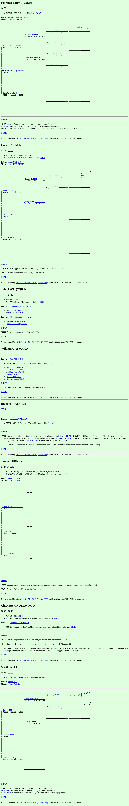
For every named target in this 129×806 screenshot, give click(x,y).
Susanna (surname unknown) (21, 306)
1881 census (6, 126)
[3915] (35, 155)
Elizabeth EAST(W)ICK (17, 310)
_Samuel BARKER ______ (34, 34)
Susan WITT (9, 735)
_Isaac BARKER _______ (79, 27)
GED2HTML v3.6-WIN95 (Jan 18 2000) (32, 138)
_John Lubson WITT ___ (34, 699)
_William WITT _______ (57, 695)
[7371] (66, 474)
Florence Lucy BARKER (14, 70)
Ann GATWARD (14, 377)
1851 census (6, 793)
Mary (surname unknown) (20, 317)
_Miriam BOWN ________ (34, 721)
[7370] (56, 472)
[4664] (41, 302)
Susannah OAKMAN (18, 419)
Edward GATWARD (15, 379)
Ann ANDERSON (17, 359)
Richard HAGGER (68, 436)
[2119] (56, 618)
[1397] (42, 677)
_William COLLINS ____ (57, 53)
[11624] (51, 423)
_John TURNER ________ (12, 507)
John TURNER (14, 478)
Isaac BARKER (14, 162)
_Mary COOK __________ (57, 42)
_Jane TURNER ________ (79, 31)
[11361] (51, 363)
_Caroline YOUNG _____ (12, 93)
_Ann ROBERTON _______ (79, 695)
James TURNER (10, 531)
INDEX (4, 120)
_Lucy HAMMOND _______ (12, 237)
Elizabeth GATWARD (16, 367)
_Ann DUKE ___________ (79, 706)
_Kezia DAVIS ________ (12, 554)
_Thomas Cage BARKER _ (12, 46)
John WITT (12, 682)
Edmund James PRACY (19, 623)
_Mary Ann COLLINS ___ (34, 57)
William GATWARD (15, 372)
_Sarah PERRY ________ (12, 757)
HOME (4, 133)
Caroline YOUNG (16, 20)
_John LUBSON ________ (79, 702)
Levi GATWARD (14, 374)
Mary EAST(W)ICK (15, 313)
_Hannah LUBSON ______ (57, 706)
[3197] (38, 13)
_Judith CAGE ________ (57, 65)
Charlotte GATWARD (16, 370)
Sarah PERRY (14, 684)
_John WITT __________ (79, 691)
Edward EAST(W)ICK (16, 321)
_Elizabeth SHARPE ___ (79, 175)
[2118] (20, 616)
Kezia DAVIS (14, 480)
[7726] (3, 409)
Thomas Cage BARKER (18, 17)
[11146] (73, 627)
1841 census (6, 790)
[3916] (42, 158)
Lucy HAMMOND (16, 164)
